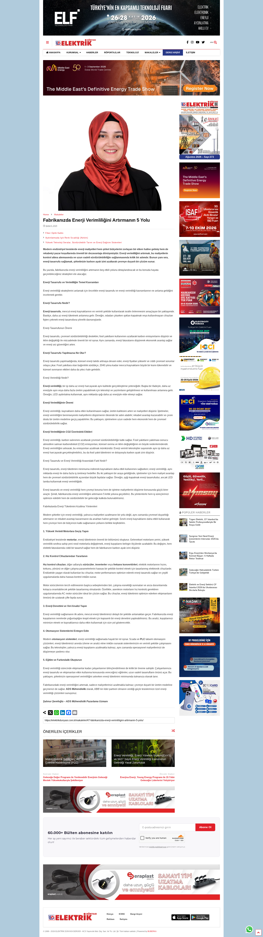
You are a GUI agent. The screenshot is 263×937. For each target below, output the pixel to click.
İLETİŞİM (190, 52)
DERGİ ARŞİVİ (173, 52)
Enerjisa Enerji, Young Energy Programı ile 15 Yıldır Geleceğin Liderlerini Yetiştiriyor (147, 779)
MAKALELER (151, 52)
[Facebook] (188, 42)
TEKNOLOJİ (132, 52)
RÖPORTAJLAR (112, 52)
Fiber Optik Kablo (54, 233)
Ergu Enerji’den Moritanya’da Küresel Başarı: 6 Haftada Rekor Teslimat (203, 556)
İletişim (123, 919)
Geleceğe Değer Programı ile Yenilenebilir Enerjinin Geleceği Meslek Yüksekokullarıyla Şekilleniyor (75, 779)
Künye (110, 914)
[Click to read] (74, 753)
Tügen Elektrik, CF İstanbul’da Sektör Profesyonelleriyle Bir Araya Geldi (203, 522)
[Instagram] (192, 42)
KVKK (122, 914)
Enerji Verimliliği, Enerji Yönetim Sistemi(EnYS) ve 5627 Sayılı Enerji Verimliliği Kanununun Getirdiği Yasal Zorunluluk (142, 759)
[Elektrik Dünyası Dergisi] (74, 42)
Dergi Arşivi (136, 914)
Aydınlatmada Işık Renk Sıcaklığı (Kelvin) (66, 237)
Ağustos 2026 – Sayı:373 (199, 157)
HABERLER (92, 52)
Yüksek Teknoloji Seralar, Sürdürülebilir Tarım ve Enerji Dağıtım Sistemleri (83, 242)
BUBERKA (152, 931)
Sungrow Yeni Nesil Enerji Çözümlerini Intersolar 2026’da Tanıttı (204, 539)
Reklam (110, 919)
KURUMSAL (73, 52)
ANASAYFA (54, 52)
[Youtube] (197, 42)
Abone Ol (205, 827)
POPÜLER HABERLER (195, 512)
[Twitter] (203, 42)
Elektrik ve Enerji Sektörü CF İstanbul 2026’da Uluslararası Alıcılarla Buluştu (203, 587)
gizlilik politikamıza (157, 847)
